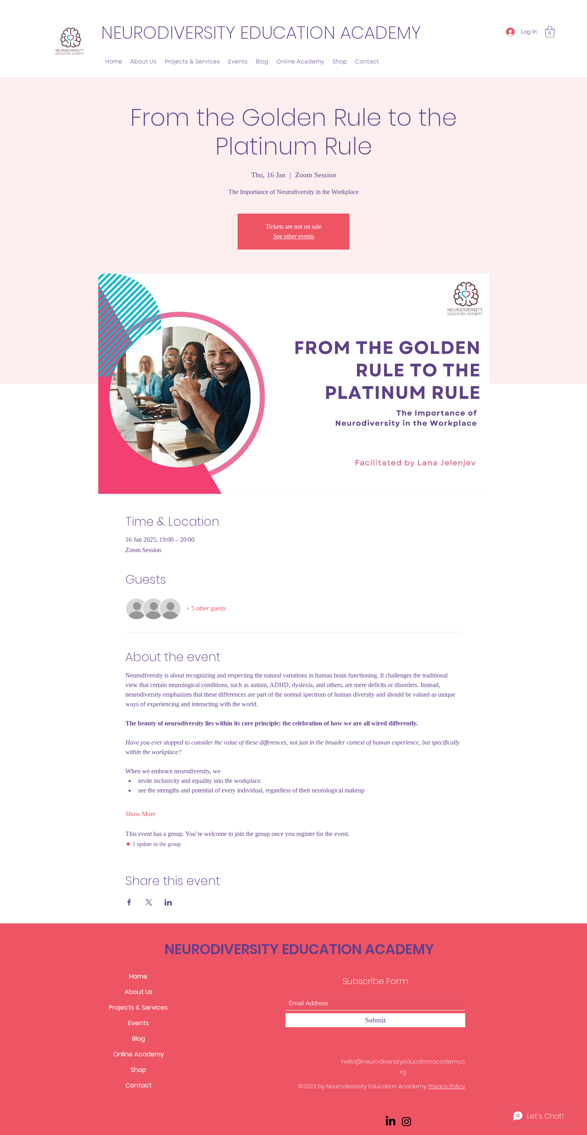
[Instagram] (406, 1121)
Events (138, 1023)
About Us (139, 991)
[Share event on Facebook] (129, 902)
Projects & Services (138, 1007)
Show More (140, 813)
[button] (550, 32)
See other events (293, 236)
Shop (138, 1069)
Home (138, 976)
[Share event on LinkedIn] (168, 902)
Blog (138, 1038)
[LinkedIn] (391, 1121)
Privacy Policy (446, 1086)
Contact (138, 1085)
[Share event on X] (149, 902)
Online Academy (138, 1054)
